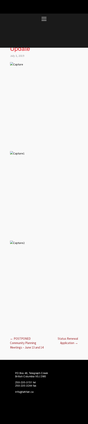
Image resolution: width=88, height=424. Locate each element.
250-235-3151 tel (25, 382)
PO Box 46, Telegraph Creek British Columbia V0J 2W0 (31, 375)
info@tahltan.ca (24, 392)
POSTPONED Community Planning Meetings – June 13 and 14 (26, 343)
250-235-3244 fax (25, 386)
